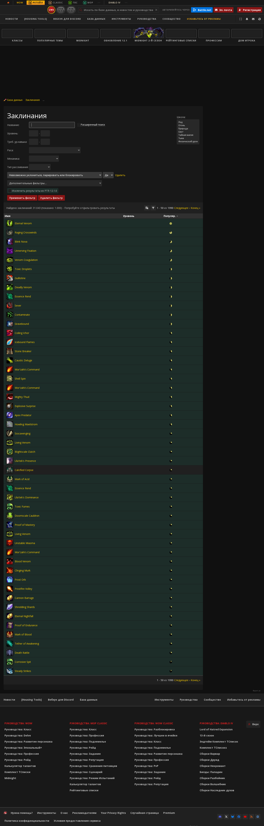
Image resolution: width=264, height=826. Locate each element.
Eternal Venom (23, 223)
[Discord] (220, 816)
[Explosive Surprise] (9, 406)
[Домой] (24, 9)
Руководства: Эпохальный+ (23, 747)
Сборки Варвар (210, 753)
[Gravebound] (9, 323)
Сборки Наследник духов (217, 790)
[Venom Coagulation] (9, 259)
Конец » (195, 208)
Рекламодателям (84, 813)
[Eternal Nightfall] (9, 616)
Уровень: (12, 133)
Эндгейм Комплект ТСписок (219, 741)
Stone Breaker (23, 351)
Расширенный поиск (93, 124)
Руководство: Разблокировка (155, 729)
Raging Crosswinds (26, 232)
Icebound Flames (25, 342)
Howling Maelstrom (26, 424)
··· (99, 2)
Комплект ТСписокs (213, 747)
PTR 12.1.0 (60, 9)
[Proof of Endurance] (9, 625)
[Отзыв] (253, 19)
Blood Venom (23, 561)
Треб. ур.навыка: (17, 141)
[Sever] (9, 305)
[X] (226, 816)
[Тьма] (188, 138)
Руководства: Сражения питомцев (93, 766)
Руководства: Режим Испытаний (92, 778)
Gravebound (22, 323)
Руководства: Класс (17, 729)
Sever (18, 305)
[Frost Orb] (9, 579)
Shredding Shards (25, 607)
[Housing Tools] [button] (35, 18)
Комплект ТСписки (17, 772)
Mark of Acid (22, 479)
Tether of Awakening (27, 643)
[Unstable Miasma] (9, 543)
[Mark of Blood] (9, 634)
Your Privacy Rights (113, 813)
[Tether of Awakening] (9, 643)
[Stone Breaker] (9, 351)
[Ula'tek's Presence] (9, 460)
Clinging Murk (22, 570)
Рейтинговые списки (84, 790)
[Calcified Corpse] (9, 469)
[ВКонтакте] (257, 816)
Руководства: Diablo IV (216, 723)
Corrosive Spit (23, 662)
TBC (75, 2)
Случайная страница (144, 813)
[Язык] (259, 19)
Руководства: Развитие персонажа (28, 741)
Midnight (10, 778)
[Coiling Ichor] (9, 332)
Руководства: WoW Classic (154, 723)
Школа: (181, 117)
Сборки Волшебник (213, 784)
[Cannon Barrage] (9, 597)
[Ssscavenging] (9, 433)
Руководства (146, 18)
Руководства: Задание (85, 753)
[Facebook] (239, 816)
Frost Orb (20, 579)
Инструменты (164, 699)
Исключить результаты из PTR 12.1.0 (34, 190)
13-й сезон (207, 735)
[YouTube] (245, 816)
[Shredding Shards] (9, 607)
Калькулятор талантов (20, 766)
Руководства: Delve (17, 735)
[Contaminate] (9, 314)
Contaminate (22, 314)
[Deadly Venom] (9, 287)
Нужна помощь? (22, 813)
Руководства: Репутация (87, 760)
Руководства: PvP (146, 766)
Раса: (10, 150)
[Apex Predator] (9, 415)
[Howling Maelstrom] (9, 424)
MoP (90, 2)
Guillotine (20, 278)
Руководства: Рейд (17, 760)
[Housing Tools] (31, 699)
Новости (11, 18)
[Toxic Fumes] (9, 506)
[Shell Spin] (9, 378)
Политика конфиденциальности (26, 820)
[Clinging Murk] (9, 570)
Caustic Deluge (23, 360)
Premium (169, 813)
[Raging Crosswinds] (9, 232)
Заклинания (33, 100)
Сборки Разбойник (212, 778)
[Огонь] (188, 125)
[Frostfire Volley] (9, 588)
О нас (64, 813)
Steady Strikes (23, 671)
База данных (96, 18)
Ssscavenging (22, 433)
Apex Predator (23, 415)
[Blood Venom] (9, 561)
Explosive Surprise (25, 406)
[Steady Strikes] (9, 670)
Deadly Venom (23, 287)
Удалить (120, 175)
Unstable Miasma (25, 543)
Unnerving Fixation (25, 250)
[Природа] (188, 128)
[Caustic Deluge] (9, 360)
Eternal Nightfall (24, 616)
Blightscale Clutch (25, 451)
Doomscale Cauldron (27, 515)
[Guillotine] (9, 278)
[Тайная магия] (188, 135)
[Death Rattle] (9, 652)
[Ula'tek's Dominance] (9, 497)
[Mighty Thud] (9, 396)
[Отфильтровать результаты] (153, 207)
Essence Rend (23, 296)
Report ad (256, 691)
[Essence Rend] (9, 296)
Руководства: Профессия (21, 753)
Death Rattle (22, 652)
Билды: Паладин (211, 772)
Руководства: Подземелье (88, 741)
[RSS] (251, 816)
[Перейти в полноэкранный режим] (240, 19)
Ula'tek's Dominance (27, 497)
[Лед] (188, 122)
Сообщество (172, 18)
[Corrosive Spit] (9, 661)
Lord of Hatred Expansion (216, 729)
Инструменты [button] (121, 18)
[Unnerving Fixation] (9, 250)
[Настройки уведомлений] (247, 19)
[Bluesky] (232, 816)
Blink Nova (21, 241)
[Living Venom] (9, 442)
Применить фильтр (22, 198)
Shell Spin (20, 378)
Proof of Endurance (26, 625)
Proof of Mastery (25, 524)
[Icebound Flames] (9, 342)
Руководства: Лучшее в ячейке (156, 735)
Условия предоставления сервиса (77, 820)
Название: (13, 125)
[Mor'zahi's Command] (9, 369)
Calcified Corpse (24, 470)
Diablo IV (118, 2)
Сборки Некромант (213, 766)
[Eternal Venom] (9, 223)
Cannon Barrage (24, 598)
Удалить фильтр (51, 198)
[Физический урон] (188, 141)
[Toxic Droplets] (9, 268)
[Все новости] (8, 3)
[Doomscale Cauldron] (9, 515)
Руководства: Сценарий (86, 772)
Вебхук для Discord (67, 18)
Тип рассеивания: (17, 167)
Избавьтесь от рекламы (204, 18)
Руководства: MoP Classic (88, 723)
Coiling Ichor (22, 333)
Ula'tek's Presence (25, 461)
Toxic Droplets (23, 269)
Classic (58, 2)
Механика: (13, 158)
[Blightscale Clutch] (9, 451)
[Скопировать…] (147, 207)
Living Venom (22, 442)
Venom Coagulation (26, 260)
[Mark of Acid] (9, 479)
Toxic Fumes (22, 506)
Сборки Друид (209, 760)
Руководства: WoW (18, 723)
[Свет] (188, 131)
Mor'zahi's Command (27, 369)
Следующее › (182, 208)
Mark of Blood (23, 634)
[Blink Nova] (9, 241)
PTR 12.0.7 (71, 9)
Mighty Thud (22, 397)
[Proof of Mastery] (9, 524)
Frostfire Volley (23, 588)
